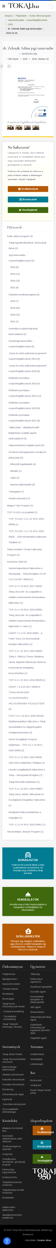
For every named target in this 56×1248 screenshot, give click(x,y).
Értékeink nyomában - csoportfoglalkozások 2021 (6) (24, 418)
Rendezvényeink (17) (19, 498)
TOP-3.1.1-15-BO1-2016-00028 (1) (27, 680)
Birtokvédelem (37, 1012)
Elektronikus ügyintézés (36, 980)
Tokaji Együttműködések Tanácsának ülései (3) (27, 245)
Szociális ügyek (38, 991)
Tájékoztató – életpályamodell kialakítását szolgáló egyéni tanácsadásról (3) (24, 433)
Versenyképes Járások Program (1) (25, 831)
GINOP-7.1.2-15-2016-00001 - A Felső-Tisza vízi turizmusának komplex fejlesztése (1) (25, 638)
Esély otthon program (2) (20, 236)
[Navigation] (3, 6)
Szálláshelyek (29, 189)
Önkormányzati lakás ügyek (40, 1018)
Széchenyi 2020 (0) (17, 561)
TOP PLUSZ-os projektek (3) (22, 512)
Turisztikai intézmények (14, 1104)
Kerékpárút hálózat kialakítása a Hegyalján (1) (25, 815)
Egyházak (7, 1099)
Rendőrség (7, 1089)
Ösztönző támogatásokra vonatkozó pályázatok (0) (27, 455)
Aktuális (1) (15, 471)
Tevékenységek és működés (11, 1147)
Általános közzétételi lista (12, 1129)
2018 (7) (14, 301)
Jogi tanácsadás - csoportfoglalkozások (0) (21, 258)
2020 (25, 59)
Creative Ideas (44, 1240)
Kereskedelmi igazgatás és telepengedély (37, 999)
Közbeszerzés (9, 1177)
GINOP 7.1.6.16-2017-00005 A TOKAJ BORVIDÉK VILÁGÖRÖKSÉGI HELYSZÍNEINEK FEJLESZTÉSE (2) (26, 697)
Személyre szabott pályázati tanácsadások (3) (23, 331)
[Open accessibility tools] (7, 1241)
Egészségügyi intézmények (9, 1068)
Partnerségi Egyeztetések (9, 1171)
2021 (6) (14, 287)
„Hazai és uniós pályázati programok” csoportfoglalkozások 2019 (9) (28, 356)
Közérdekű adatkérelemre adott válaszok (12, 1139)
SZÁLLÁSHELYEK (28, 936)
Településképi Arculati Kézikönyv (13, 1191)
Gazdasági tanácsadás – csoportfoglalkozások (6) (21, 344)
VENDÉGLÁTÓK (28, 899)
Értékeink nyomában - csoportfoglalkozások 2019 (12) (25, 393)
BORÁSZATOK (28, 860)
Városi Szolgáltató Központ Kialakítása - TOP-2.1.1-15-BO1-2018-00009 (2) (26, 745)
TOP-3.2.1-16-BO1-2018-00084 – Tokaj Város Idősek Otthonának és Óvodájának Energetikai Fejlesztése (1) (27, 797)
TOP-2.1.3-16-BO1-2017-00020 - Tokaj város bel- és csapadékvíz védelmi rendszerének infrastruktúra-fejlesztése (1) (27, 594)
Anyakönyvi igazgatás (41, 986)
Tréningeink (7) (16, 491)
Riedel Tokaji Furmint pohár (40, 1091)
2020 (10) (15, 280)
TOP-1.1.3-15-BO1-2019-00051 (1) (27, 824)
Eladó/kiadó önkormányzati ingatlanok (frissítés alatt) (40, 1028)
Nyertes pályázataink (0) (22, 484)
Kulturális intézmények (13, 1079)
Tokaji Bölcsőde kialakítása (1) (24, 782)
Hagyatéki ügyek (38, 1038)
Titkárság (35, 974)
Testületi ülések (10, 989)
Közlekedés (8, 1197)
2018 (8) (14, 267)
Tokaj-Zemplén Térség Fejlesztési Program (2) (24, 552)
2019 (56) (15, 308)
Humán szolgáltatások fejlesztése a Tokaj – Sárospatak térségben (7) (27, 772)
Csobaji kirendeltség (14, 1011)
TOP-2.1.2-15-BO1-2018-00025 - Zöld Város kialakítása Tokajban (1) (27, 760)
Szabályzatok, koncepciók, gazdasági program (13, 1162)
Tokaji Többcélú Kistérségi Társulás (12, 1025)
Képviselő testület (11, 984)
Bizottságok (8, 999)
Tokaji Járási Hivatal (12, 1054)
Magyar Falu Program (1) (20, 505)
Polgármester (9, 974)
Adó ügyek (35, 1007)
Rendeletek (8, 994)
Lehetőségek (36, 1064)
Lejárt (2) (14, 477)
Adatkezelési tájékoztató (8, 1208)
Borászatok (29, 199)
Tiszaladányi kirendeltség (10, 1017)
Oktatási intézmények (13, 1074)
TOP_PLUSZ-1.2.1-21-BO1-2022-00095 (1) (27, 521)
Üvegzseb (7, 1154)
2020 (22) (15, 314)
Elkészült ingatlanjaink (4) (23, 464)
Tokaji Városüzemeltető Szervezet (14, 1060)
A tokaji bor (35, 1085)
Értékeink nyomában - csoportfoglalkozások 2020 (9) (24, 405)
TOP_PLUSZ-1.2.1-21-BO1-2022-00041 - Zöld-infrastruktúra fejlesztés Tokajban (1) (27, 537)
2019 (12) (15, 274)
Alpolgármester (9, 979)
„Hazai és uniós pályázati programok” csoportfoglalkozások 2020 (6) (28, 368)
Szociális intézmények (13, 1084)
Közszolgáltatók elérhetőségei (10, 1110)
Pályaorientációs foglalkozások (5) (26, 445)
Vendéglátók (29, 210)
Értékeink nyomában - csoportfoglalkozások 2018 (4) (24, 381)
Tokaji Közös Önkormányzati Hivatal (13, 1005)
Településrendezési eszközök (12, 1183)
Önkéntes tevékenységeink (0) (24, 294)
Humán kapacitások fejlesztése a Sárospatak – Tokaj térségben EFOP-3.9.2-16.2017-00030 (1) (28, 574)
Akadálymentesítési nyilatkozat (12, 1216)
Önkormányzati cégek (13, 1094)
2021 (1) (14, 321)
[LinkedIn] (9, 66)
